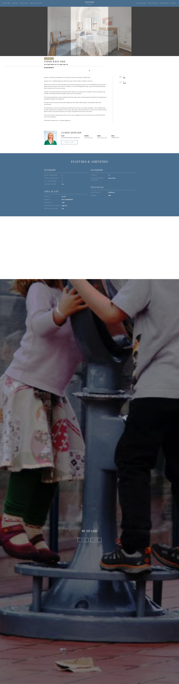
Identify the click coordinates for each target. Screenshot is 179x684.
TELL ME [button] (83, 540)
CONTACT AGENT (69, 142)
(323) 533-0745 (88, 137)
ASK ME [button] (96, 540)
